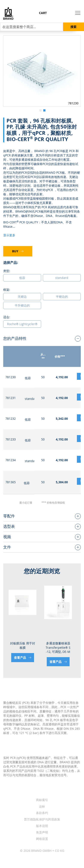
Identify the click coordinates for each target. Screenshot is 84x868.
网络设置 (42, 839)
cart (43, 13)
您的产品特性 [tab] (14, 338)
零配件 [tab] (9, 515)
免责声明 (42, 832)
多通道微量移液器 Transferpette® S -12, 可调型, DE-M (22, 647)
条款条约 (42, 813)
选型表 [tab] (9, 526)
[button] (40, 110)
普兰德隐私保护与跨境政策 (42, 819)
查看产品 (20, 662)
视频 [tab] (7, 536)
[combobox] (31, 26)
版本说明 (42, 826)
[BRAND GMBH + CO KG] (6, 13)
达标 (42, 806)
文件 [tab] (7, 547)
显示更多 (9, 235)
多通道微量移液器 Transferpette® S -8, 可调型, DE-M (58, 647)
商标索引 (42, 800)
